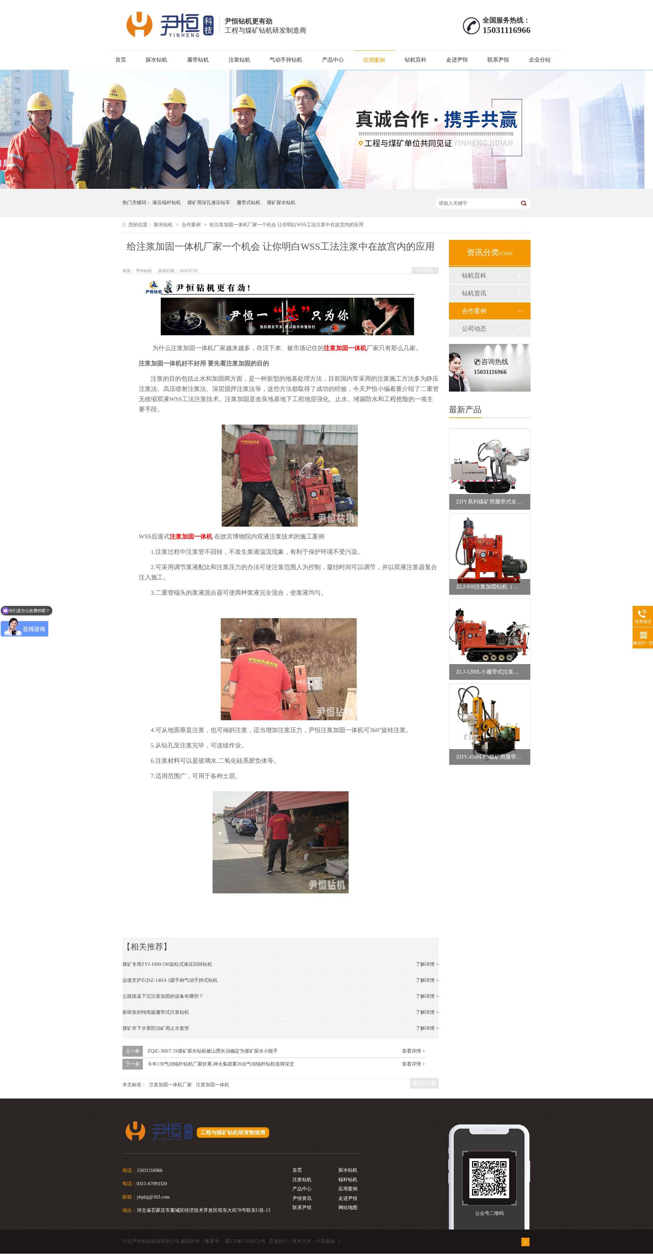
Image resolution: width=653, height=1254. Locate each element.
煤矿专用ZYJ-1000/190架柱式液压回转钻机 (167, 964)
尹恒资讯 (302, 1198)
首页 (120, 60)
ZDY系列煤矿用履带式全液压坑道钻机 (502, 502)
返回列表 (425, 270)
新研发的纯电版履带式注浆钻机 (155, 1012)
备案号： (214, 1241)
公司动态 (474, 328)
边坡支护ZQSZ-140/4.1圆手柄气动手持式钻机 (170, 980)
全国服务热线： (506, 20)
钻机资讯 (474, 293)
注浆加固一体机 (345, 348)
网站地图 (347, 1207)
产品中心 (333, 60)
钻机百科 (415, 60)
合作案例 (192, 224)
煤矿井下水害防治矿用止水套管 (155, 1028)
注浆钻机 (239, 60)
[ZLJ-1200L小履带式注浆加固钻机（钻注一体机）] (489, 639)
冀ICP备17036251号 (245, 1241)
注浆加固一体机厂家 (170, 1084)
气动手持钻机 (286, 60)
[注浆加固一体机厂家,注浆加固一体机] (168, 23)
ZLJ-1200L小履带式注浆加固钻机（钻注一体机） (514, 672)
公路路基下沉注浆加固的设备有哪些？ (162, 996)
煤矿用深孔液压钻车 (208, 202)
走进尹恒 (457, 60)
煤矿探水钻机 (281, 202)
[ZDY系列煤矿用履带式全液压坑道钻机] (489, 469)
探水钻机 (156, 60)
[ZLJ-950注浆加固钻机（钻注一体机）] (489, 554)
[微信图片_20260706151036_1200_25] (326, 187)
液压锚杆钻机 (166, 202)
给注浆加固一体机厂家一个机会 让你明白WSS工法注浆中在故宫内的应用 (287, 224)
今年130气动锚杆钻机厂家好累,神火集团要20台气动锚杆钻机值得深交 (221, 1064)
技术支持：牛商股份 (313, 1241)
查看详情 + (413, 1051)
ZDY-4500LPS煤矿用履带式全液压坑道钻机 (508, 757)
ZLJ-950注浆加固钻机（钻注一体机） (501, 587)
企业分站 (540, 60)
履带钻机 (198, 60)
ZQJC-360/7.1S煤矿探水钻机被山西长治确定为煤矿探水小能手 (213, 1051)
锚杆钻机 (347, 1179)
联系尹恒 (498, 60)
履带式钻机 (249, 202)
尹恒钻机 (144, 270)
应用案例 (374, 60)
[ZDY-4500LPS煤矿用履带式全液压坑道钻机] (489, 724)
